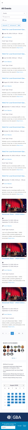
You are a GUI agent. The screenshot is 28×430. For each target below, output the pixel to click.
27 (20, 402)
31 (8, 405)
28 (23, 402)
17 (8, 399)
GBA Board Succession (8, 364)
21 (23, 399)
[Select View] (19, 25)
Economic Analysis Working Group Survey (12, 377)
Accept (19, 425)
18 (12, 399)
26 (16, 402)
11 (12, 396)
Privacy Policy (24, 426)
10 (8, 396)
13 (20, 396)
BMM (4, 211)
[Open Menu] (2, 3)
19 (16, 399)
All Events (12, 25)
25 (12, 402)
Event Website (8, 37)
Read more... (20, 47)
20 (20, 399)
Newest (5, 25)
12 (16, 396)
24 (8, 402)
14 (23, 396)
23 (19, 333)
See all (14, 358)
